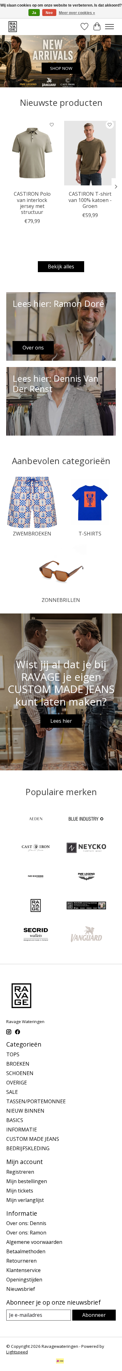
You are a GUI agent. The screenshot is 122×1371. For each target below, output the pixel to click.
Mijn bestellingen (26, 1181)
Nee (49, 13)
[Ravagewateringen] (12, 26)
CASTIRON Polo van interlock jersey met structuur (32, 202)
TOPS (12, 1054)
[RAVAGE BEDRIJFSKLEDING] (86, 906)
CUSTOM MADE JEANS (32, 1139)
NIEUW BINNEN (25, 1110)
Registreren (20, 1171)
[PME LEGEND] (86, 877)
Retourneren (21, 1260)
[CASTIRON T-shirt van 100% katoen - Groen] (90, 153)
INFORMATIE (21, 1129)
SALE (12, 1092)
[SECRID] (35, 935)
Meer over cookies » (77, 13)
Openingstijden (24, 1279)
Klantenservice (23, 1270)
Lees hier (61, 720)
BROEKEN (17, 1063)
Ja (34, 13)
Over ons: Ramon (26, 1232)
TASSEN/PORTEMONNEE (36, 1101)
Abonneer (94, 1315)
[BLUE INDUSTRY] (86, 819)
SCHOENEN (19, 1073)
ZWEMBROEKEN (32, 533)
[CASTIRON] (35, 848)
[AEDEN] (35, 819)
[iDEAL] (60, 1361)
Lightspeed (17, 1352)
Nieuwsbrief (20, 1289)
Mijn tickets (19, 1190)
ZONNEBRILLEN (61, 600)
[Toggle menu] (109, 26)
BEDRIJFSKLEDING (27, 1148)
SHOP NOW (61, 68)
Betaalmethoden (25, 1251)
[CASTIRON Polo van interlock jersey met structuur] (32, 153)
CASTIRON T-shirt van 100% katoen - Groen (90, 199)
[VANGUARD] (86, 935)
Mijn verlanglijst (25, 1200)
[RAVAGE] (35, 906)
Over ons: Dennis (26, 1223)
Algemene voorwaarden (34, 1242)
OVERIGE (16, 1082)
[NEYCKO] (86, 848)
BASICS (14, 1120)
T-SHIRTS (90, 533)
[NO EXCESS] (35, 877)
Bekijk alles (61, 266)
